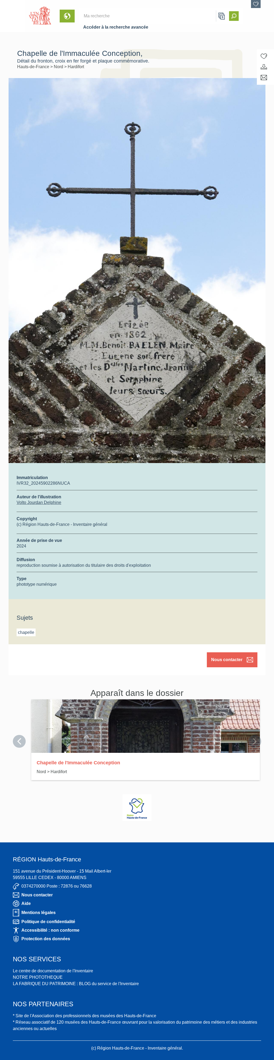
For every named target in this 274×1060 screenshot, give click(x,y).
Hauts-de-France (33, 66)
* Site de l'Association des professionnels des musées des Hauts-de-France (84, 1015)
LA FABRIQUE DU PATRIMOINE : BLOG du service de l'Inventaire (76, 983)
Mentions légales (38, 912)
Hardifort (76, 66)
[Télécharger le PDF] (264, 67)
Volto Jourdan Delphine (39, 502)
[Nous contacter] (264, 77)
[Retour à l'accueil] (12, 16)
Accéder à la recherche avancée (115, 27)
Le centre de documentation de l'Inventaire (53, 971)
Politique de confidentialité (48, 921)
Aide (26, 903)
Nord (59, 66)
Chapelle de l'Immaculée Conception (78, 762)
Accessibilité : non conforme (50, 930)
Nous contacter (226, 659)
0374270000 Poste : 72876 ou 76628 (56, 886)
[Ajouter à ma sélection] (264, 56)
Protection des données (45, 938)
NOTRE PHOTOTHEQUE (38, 977)
